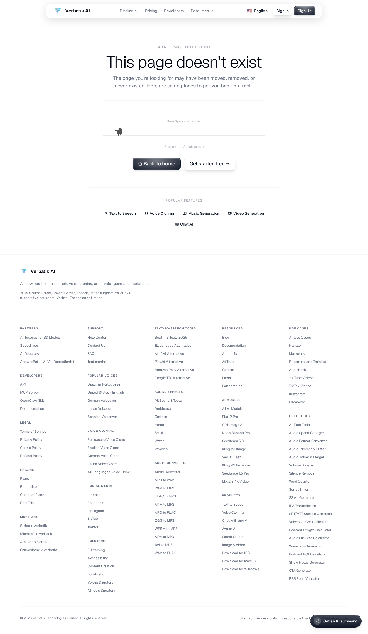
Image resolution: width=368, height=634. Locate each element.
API (23, 384)
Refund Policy (31, 456)
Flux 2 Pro (230, 416)
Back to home (159, 164)
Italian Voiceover (101, 408)
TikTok (93, 519)
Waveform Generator (305, 546)
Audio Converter (167, 472)
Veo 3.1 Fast (231, 457)
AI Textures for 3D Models (40, 337)
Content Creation (101, 566)
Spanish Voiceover (102, 416)
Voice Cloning (162, 213)
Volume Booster (301, 465)
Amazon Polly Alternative (174, 369)
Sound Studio (232, 536)
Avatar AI (229, 528)
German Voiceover (102, 400)
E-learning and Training (307, 361)
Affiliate (228, 361)
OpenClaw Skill (32, 400)
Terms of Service (33, 431)
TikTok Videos (300, 386)
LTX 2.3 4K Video (235, 481)
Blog (225, 337)
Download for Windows (240, 569)
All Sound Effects (168, 400)
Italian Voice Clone (102, 464)
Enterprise (28, 486)
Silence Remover (302, 473)
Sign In (282, 10)
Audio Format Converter (308, 441)
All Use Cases (300, 337)
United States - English (106, 392)
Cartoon (161, 416)
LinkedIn (95, 494)
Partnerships (232, 386)
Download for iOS (236, 553)
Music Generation (203, 213)
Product (126, 10)
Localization (97, 574)
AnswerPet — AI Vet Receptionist (47, 361)
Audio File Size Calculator (309, 538)
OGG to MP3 (164, 520)
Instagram (96, 511)
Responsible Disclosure (299, 618)
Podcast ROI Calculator (307, 554)
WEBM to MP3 (166, 528)
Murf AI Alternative (169, 353)
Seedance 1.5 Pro (235, 473)
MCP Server (29, 392)
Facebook (95, 502)
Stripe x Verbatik (33, 525)
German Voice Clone (103, 456)
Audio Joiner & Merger (306, 457)
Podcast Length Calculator (310, 530)
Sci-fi (159, 433)
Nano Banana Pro (236, 433)
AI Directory (29, 353)
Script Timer (298, 489)
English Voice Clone (103, 447)
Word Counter (300, 481)
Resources (200, 10)
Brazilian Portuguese (104, 384)
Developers (174, 10)
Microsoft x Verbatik (36, 533)
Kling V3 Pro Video (236, 465)
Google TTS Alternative (172, 378)
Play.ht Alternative (169, 361)
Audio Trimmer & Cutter (307, 449)
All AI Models (232, 408)
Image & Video (233, 545)
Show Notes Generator (307, 562)
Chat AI (186, 224)
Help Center (97, 337)
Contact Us (96, 345)
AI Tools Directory (101, 590)
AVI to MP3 (163, 545)
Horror (159, 424)
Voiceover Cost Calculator (309, 522)
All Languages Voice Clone (109, 472)
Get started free (207, 164)
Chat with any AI (235, 520)
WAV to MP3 (164, 488)
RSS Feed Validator (304, 578)
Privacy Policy (31, 439)
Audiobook (297, 369)
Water (159, 441)
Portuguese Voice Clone (106, 439)
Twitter (93, 527)
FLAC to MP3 (165, 496)
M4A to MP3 (164, 504)
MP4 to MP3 (164, 536)
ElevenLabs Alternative (173, 345)
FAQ (91, 353)
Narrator (295, 345)
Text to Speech (122, 213)
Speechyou (29, 345)
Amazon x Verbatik (35, 542)
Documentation (32, 408)
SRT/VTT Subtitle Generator (310, 514)
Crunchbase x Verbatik (38, 550)
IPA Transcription (302, 505)
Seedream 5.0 (233, 441)
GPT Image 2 (232, 424)
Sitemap (245, 618)
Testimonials (97, 361)
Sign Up (305, 10)
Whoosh (161, 449)
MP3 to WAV (164, 480)
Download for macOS (239, 561)
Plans (24, 478)
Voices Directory (100, 582)
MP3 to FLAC (165, 512)
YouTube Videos (301, 378)
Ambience (163, 408)
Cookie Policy (30, 447)
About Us (229, 353)
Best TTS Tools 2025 (171, 337)
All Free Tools (299, 424)
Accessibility (98, 558)
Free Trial (27, 502)
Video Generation (248, 213)
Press (226, 378)
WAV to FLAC (165, 553)
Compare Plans (32, 494)
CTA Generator (300, 570)
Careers (228, 369)
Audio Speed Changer (306, 433)
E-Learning (96, 550)
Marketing (297, 353)
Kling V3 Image (234, 449)
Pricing (151, 10)
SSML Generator (302, 497)
